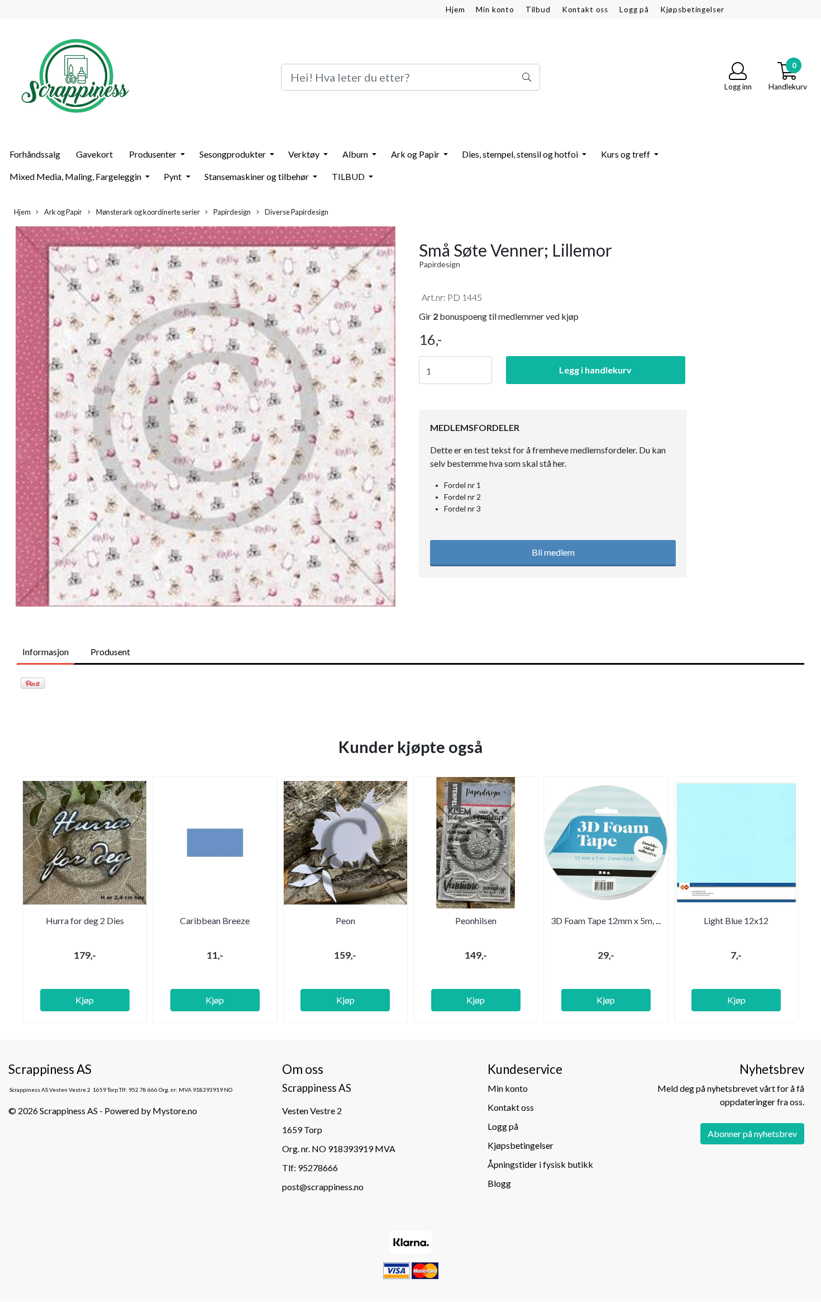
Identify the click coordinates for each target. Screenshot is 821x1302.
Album (356, 154)
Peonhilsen (476, 920)
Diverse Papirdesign (296, 211)
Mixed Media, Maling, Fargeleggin (76, 176)
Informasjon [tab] (45, 651)
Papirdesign (231, 211)
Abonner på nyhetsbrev (752, 1133)
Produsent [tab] (110, 651)
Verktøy (304, 154)
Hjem (455, 9)
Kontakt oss (585, 9)
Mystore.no (174, 1110)
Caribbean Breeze (215, 920)
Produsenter (153, 154)
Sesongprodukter (233, 154)
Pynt (173, 176)
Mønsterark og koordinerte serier (147, 211)
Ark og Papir (416, 154)
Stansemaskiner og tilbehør (257, 176)
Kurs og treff (626, 154)
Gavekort (94, 154)
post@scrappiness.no (323, 1186)
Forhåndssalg (34, 154)
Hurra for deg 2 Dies (85, 920)
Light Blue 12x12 (736, 920)
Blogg (499, 1183)
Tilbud (538, 9)
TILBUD (349, 176)
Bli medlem (553, 552)
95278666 (318, 1167)
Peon (345, 920)
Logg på (634, 9)
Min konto (495, 9)
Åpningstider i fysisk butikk (540, 1164)
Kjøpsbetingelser (692, 9)
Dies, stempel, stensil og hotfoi (521, 154)
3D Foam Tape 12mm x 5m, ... (606, 920)
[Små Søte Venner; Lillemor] (205, 418)
